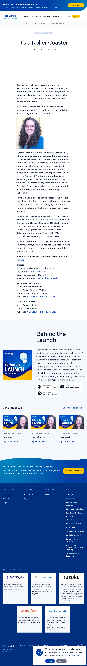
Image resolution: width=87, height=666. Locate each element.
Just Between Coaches (71, 504)
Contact (6, 499)
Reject (61, 661)
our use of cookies (70, 656)
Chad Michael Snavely (47, 278)
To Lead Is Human (73, 523)
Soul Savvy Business (74, 513)
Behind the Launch (39, 23)
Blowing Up (70, 527)
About (67, 16)
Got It (50, 661)
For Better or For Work (75, 531)
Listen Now (12, 441)
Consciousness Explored (72, 540)
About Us (6, 495)
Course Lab (70, 499)
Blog (26, 16)
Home (24, 23)
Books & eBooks (30, 495)
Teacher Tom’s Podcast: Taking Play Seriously (74, 547)
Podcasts (35, 16)
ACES (47, 495)
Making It (69, 495)
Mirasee (20, 260)
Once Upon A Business (75, 509)
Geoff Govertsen (38, 271)
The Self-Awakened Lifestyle (74, 518)
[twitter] (82, 645)
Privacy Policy (33, 646)
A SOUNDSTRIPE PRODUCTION (42, 297)
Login (76, 16)
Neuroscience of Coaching (72, 555)
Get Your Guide (72, 471)
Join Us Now (75, 5)
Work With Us (58, 16)
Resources (47, 16)
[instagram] (78, 645)
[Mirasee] (9, 14)
